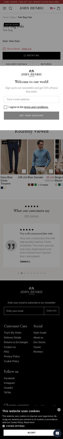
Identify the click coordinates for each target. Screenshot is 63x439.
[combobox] (59, 409)
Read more (29, 422)
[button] (31, 426)
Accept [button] (31, 432)
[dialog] (31, 422)
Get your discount (31, 115)
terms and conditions (36, 107)
